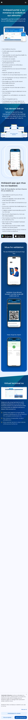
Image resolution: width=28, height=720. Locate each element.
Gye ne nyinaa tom (21, 717)
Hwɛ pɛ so (24, 709)
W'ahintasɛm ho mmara (14, 713)
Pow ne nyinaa (7, 717)
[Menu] (25, 2)
